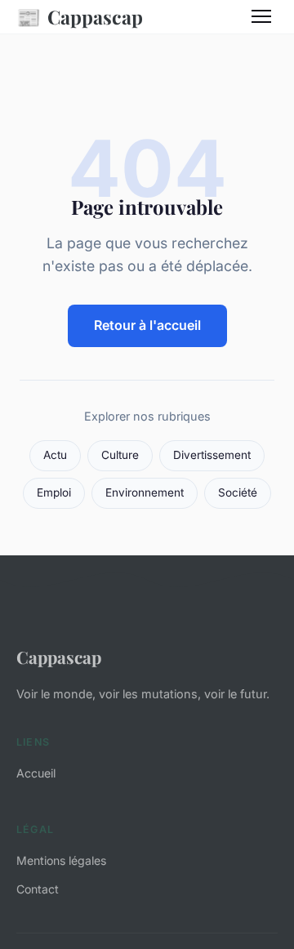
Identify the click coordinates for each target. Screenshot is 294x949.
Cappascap (79, 16)
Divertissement (212, 454)
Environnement (144, 492)
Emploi (54, 492)
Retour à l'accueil (147, 325)
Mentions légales (61, 860)
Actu (55, 454)
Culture (120, 454)
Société (237, 492)
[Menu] (261, 16)
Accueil (36, 773)
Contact (37, 889)
